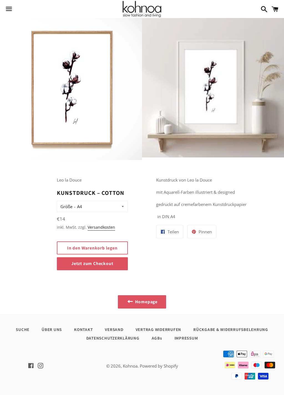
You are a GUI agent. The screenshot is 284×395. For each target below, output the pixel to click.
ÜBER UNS (52, 329)
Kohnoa (130, 366)
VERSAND (114, 329)
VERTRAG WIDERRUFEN (158, 329)
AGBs (157, 338)
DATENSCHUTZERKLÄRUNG (113, 338)
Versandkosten (101, 227)
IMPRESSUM (186, 338)
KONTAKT (83, 329)
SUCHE (22, 329)
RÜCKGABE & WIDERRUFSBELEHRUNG (230, 329)
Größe (66, 206)
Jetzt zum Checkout (92, 263)
